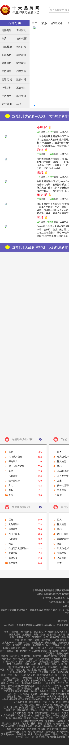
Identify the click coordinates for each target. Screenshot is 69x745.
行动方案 (29, 697)
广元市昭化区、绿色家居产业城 (17, 715)
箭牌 (21, 662)
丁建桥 (56, 645)
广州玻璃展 (26, 678)
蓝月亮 (61, 635)
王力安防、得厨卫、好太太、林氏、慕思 (22, 724)
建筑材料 (21, 79)
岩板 (53, 672)
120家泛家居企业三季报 (14, 648)
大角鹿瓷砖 (14, 524)
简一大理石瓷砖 (16, 466)
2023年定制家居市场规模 (16, 691)
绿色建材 (44, 694)
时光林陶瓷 (63, 732)
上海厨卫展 (49, 683)
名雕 (9, 729)
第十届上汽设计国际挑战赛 (21, 686)
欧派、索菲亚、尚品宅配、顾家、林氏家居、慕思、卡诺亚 (33, 707)
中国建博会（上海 (57, 680)
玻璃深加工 (31, 662)
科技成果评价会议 (38, 651)
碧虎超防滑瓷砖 (45, 675)
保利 (30, 713)
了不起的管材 (20, 702)
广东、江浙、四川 (52, 702)
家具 (4, 38)
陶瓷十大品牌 (41, 713)
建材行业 (26, 635)
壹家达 (27, 645)
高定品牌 (7, 680)
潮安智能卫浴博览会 (49, 662)
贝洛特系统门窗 (18, 672)
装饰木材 (6, 55)
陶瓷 (8, 645)
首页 (34, 23)
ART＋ (65, 713)
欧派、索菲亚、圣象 (49, 710)
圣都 (45, 637)
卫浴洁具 (21, 30)
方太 (11, 486)
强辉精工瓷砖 (20, 659)
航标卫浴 (39, 715)
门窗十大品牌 (10, 662)
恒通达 (37, 726)
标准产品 (51, 635)
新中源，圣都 (22, 737)
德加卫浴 (38, 632)
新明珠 (47, 724)
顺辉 (36, 635)
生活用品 (6, 96)
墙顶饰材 (6, 63)
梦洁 (44, 689)
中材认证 (57, 686)
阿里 (59, 678)
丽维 (7, 678)
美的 (11, 471)
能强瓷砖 (54, 637)
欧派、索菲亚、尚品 (20, 637)
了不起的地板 (42, 659)
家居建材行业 (8, 689)
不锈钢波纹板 (50, 726)
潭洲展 (15, 632)
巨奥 (11, 452)
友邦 (23, 732)
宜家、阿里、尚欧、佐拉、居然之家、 (34, 640)
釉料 (8, 718)
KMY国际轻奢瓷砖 (28, 694)
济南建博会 (60, 640)
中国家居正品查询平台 (56, 632)
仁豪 (47, 699)
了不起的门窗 (44, 686)
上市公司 (40, 697)
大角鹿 (65, 645)
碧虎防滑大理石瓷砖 (19, 548)
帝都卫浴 (41, 667)
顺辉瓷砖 (6, 659)
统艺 (57, 675)
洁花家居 (52, 667)
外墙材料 (6, 88)
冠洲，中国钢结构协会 (57, 715)
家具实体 (17, 718)
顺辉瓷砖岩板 (58, 699)
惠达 (37, 689)
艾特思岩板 (19, 729)
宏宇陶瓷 (36, 637)
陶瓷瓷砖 (6, 30)
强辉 (31, 659)
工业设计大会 (12, 732)
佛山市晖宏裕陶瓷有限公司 (21, 667)
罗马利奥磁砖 (8, 734)
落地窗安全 (59, 724)
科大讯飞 (51, 697)
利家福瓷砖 (22, 710)
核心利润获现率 (36, 732)
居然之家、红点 (14, 697)
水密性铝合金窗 (24, 726)
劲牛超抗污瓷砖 (43, 734)
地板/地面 (21, 38)
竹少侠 (60, 683)
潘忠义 (15, 678)
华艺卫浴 (12, 694)
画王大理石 (14, 635)
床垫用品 (6, 71)
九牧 (52, 678)
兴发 (48, 645)
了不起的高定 (7, 726)
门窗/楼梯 (7, 47)
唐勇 (30, 734)
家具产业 (10, 710)
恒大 (64, 675)
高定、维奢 (30, 664)
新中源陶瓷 (26, 632)
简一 (2, 651)
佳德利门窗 (54, 689)
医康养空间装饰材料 (57, 729)
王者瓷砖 (13, 553)
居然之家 (62, 664)
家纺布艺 (21, 63)
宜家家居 (55, 713)
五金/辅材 (21, 88)
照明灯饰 (21, 47)
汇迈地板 (50, 653)
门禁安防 (21, 71)
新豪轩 (27, 718)
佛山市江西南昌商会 (31, 683)
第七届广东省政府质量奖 (33, 680)
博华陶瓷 (13, 558)
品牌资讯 (57, 23)
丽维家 (10, 651)
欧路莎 (4, 683)
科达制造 (44, 691)
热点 (44, 23)
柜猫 (3, 686)
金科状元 (62, 697)
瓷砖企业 (50, 732)
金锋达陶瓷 (38, 645)
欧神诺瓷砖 (14, 481)
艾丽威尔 (60, 648)
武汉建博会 (34, 702)
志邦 (17, 680)
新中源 (34, 691)
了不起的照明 (19, 713)
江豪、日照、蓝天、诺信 (41, 648)
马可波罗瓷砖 (15, 457)
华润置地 (21, 734)
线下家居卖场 (38, 737)
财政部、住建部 (61, 734)
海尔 (11, 490)
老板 (11, 495)
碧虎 (42, 635)
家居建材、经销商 (36, 729)
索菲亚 (33, 710)
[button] (34, 105)
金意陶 (64, 651)
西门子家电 (14, 534)
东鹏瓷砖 (13, 476)
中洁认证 (53, 651)
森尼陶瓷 (13, 563)
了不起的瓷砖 (41, 678)
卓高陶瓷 (16, 645)
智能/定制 (7, 79)
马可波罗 (17, 664)
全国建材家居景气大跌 (32, 721)
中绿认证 (14, 683)
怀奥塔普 (13, 461)
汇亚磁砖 (43, 672)
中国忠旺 (55, 691)
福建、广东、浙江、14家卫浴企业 (18, 675)
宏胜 (65, 678)
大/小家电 (7, 104)
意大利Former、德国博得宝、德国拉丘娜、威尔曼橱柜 (29, 643)
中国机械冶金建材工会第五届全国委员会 (22, 699)
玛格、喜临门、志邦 (43, 718)
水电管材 (21, 96)
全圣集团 (32, 672)
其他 (18, 104)
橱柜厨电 (21, 55)
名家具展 (55, 659)
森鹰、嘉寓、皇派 (47, 664)
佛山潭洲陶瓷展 (25, 689)
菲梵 (9, 664)
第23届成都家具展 (56, 737)
